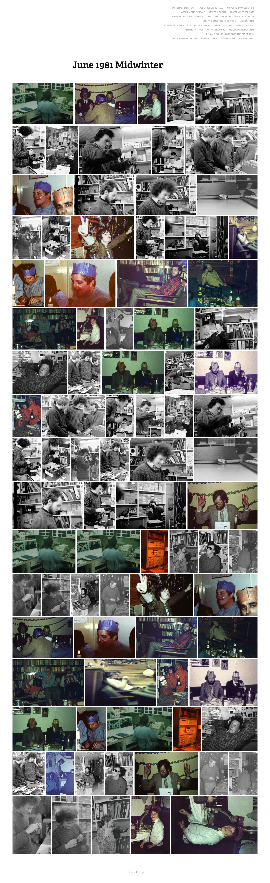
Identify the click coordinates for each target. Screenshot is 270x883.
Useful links (247, 21)
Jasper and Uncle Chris (240, 7)
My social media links (241, 29)
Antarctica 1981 (194, 29)
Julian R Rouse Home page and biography (230, 34)
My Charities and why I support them (195, 38)
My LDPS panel (223, 16)
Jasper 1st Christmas (210, 7)
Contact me (228, 38)
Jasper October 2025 (242, 12)
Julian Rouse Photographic (219, 21)
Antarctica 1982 (245, 25)
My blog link (246, 38)
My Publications (244, 16)
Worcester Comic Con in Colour (191, 16)
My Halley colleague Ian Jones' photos (186, 25)
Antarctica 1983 (223, 25)
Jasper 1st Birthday (183, 7)
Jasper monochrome (192, 12)
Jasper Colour (217, 12)
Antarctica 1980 (216, 29)
